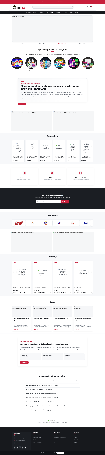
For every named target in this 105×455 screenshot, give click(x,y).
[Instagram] (17, 447)
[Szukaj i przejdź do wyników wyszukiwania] (72, 7)
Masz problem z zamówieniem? (60, 437)
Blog (54, 442)
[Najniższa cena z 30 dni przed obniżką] (30, 292)
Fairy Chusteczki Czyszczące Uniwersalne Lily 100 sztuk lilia (40, 286)
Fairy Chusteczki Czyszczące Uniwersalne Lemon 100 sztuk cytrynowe (62, 286)
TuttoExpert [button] (76, 432)
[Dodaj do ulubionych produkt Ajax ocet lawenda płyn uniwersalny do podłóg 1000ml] (22, 142)
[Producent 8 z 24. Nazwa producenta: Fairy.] (59, 223)
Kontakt (75, 442)
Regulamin (35, 439)
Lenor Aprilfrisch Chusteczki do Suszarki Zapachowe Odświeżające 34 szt (86, 157)
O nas (75, 434)
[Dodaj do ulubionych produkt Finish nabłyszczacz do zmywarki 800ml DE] (49, 142)
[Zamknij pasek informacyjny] (93, 1)
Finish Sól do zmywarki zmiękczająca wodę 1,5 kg (59, 157)
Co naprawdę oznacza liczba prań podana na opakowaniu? (42, 393)
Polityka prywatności (37, 442)
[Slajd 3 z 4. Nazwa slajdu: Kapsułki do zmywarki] (52, 29)
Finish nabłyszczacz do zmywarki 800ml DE (45, 157)
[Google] (25, 447)
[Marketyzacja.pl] (52, 420)
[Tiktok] (23, 447)
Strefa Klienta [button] (57, 432)
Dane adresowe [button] (17, 433)
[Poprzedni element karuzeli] (13, 223)
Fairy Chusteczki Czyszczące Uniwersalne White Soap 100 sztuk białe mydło (21, 286)
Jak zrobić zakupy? (57, 434)
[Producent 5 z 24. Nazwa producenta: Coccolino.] (19, 223)
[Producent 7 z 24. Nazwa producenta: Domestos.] (45, 223)
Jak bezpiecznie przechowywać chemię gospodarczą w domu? (43, 410)
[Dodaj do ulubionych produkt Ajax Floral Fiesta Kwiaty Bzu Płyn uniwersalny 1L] (36, 142)
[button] (42, 12)
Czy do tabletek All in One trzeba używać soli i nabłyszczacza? (43, 401)
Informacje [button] (35, 432)
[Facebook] (15, 447)
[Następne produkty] (90, 146)
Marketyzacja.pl (64, 422)
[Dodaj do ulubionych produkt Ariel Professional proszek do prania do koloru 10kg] (77, 142)
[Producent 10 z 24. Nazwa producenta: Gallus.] (86, 223)
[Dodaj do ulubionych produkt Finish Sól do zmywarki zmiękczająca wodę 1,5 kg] (63, 142)
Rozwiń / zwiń (22, 104)
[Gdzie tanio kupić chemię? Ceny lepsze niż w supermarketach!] (21, 311)
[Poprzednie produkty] (15, 146)
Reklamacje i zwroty (37, 437)
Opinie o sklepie (77, 437)
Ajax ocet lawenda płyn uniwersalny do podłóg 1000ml (18, 157)
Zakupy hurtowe (77, 439)
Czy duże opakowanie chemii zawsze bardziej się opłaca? (42, 397)
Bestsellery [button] (52, 136)
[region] (52, 65)
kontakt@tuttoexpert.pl (20, 440)
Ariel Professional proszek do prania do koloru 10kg (72, 157)
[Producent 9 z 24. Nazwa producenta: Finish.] (72, 223)
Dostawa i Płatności (37, 434)
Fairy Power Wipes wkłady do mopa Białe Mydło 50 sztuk (82, 286)
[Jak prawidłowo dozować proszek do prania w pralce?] (83, 311)
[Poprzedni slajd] (15, 28)
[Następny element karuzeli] (91, 223)
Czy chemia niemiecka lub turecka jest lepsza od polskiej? (42, 385)
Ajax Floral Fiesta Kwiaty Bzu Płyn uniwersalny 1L (32, 157)
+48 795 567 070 (19, 442)
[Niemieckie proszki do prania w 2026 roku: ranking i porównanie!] (42, 311)
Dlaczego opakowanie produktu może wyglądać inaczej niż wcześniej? (45, 406)
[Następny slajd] (89, 28)
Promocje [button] (52, 256)
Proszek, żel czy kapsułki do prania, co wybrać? (39, 389)
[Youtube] (20, 447)
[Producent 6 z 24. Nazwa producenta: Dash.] (32, 223)
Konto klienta (56, 439)
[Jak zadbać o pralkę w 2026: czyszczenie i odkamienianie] (62, 311)
